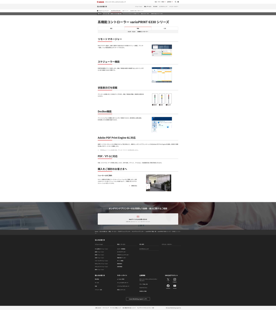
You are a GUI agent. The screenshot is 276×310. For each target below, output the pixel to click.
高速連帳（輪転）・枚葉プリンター (137, 10)
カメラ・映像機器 (121, 249)
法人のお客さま (102, 6)
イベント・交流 (98, 289)
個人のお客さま (100, 275)
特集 (96, 286)
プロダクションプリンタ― (123, 255)
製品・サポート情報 (159, 2)
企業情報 (169, 2)
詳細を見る (134, 186)
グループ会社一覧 (143, 284)
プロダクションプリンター (104, 10)
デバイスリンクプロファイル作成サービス (131, 13)
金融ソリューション (99, 252)
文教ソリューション (99, 257)
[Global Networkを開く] (178, 2)
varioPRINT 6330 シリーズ (164, 231)
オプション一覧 (106, 13)
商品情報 (97, 279)
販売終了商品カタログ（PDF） (157, 13)
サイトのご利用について (115, 308)
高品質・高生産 (131, 31)
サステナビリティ (143, 287)
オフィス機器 (120, 260)
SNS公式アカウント (171, 275)
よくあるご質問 (120, 279)
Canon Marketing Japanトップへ (138, 299)
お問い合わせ (98, 308)
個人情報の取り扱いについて (129, 308)
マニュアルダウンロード (122, 282)
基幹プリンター (126, 10)
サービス (97, 282)
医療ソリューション (99, 255)
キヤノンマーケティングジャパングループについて (148, 279)
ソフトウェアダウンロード (123, 286)
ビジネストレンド (163, 6)
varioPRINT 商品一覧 (151, 231)
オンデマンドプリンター (116, 10)
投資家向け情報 (142, 291)
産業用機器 (119, 266)
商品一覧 (99, 13)
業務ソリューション (99, 269)
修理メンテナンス (121, 289)
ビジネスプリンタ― (121, 252)
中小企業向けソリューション (101, 249)
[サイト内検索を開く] (175, 2)
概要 (111, 28)
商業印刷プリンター (121, 257)
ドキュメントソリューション (101, 266)
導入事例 (155, 6)
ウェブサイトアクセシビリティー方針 (145, 308)
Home (96, 231)
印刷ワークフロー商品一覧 (116, 13)
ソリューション (138, 6)
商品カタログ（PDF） (145, 13)
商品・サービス (147, 6)
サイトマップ (106, 308)
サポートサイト (122, 275)
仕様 (165, 28)
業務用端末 (119, 263)
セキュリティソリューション (101, 263)
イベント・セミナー (173, 6)
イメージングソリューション (101, 260)
